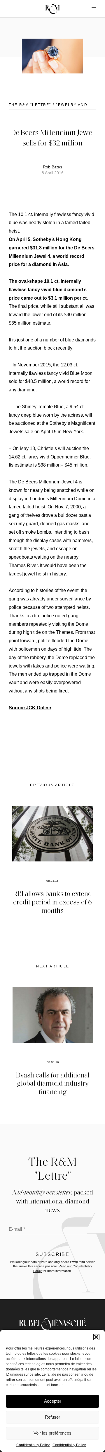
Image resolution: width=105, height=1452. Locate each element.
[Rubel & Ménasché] (52, 8)
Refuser (52, 1417)
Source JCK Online (30, 707)
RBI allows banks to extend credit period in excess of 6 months (52, 902)
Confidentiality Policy (33, 1445)
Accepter (52, 1401)
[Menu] (89, 8)
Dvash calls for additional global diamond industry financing (53, 1083)
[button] (96, 1337)
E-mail (17, 1229)
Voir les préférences (52, 1433)
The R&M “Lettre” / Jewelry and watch (57, 105)
